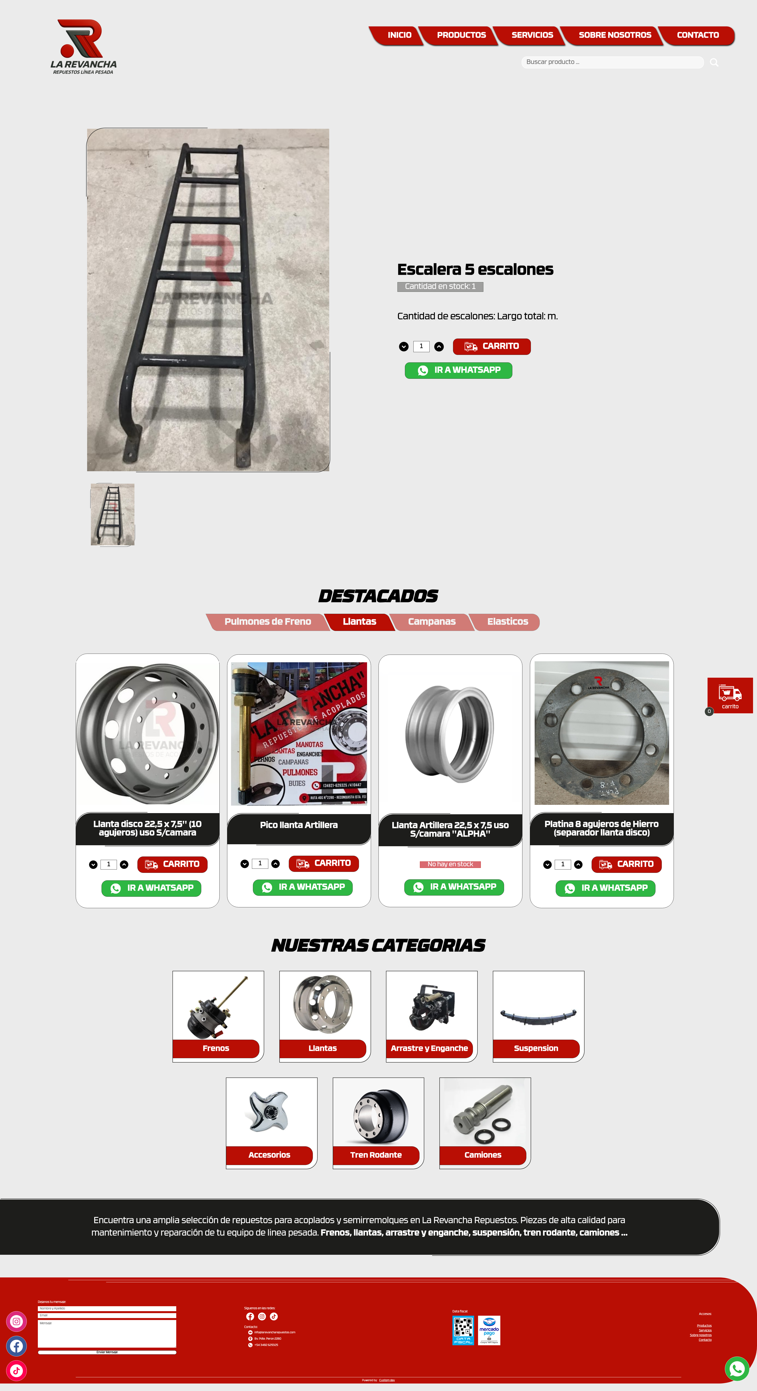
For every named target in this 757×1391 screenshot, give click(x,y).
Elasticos (508, 622)
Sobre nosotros (701, 1335)
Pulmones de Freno (268, 622)
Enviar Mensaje (107, 1352)
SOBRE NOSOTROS (615, 36)
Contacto (705, 1340)
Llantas (359, 622)
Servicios (705, 1330)
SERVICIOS (532, 36)
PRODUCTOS (461, 36)
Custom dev (387, 1380)
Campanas (432, 622)
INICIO (400, 36)
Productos (704, 1326)
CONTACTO (698, 36)
